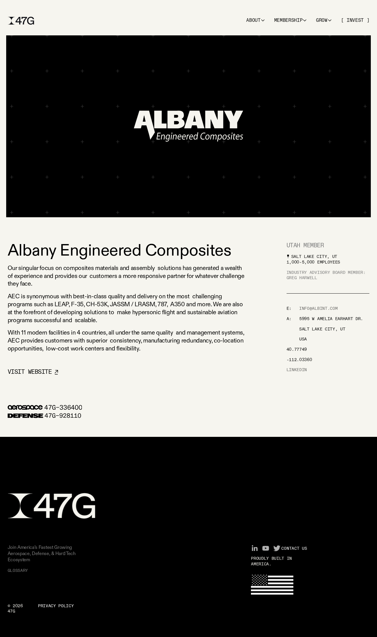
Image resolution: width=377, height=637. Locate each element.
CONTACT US (294, 549)
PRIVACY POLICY (56, 606)
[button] (255, 20)
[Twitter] (276, 548)
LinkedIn (297, 370)
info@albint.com (318, 309)
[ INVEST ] (355, 20)
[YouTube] (265, 548)
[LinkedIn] (254, 548)
